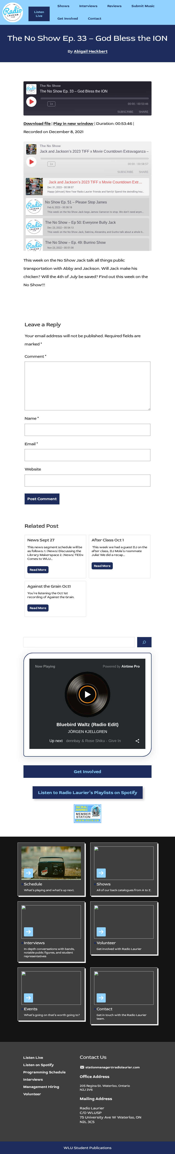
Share (143, 111)
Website (33, 469)
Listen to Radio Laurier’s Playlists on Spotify (87, 792)
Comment (35, 356)
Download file (37, 123)
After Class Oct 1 (108, 540)
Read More (38, 570)
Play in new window (73, 123)
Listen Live (39, 14)
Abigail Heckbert (91, 51)
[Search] (144, 642)
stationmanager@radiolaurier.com (112, 1067)
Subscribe (125, 111)
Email (31, 444)
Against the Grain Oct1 (49, 586)
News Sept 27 (40, 540)
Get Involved (87, 771)
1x (51, 103)
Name (32, 418)
